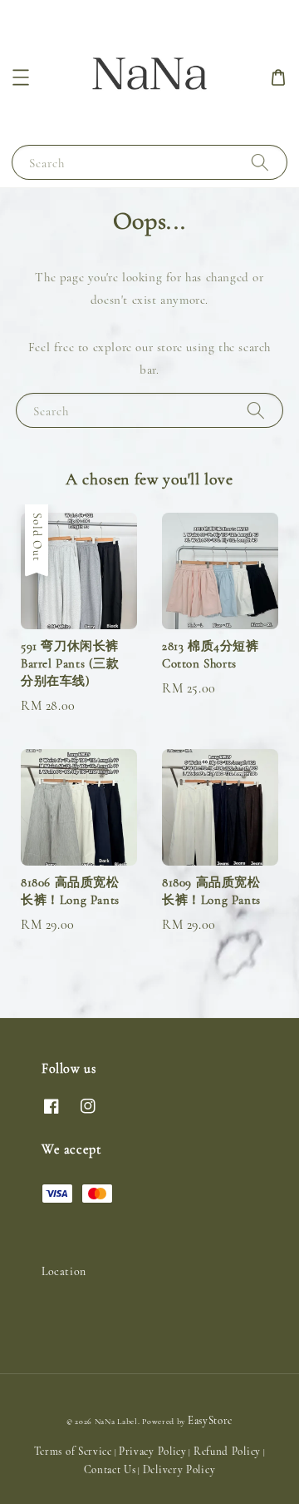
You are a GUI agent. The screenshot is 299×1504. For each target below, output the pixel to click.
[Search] (260, 162)
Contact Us (110, 1470)
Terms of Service (73, 1451)
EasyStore (210, 1420)
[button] (20, 77)
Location (64, 1271)
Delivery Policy (179, 1470)
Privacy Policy (153, 1451)
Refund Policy (227, 1451)
